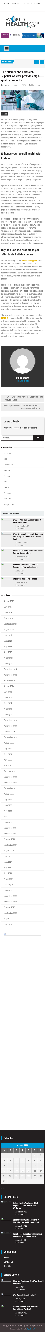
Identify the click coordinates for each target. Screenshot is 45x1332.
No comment (20, 529)
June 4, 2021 (20, 1287)
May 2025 (8, 646)
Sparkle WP (31, 1329)
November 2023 (10, 726)
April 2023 (8, 760)
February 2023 (9, 771)
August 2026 (9, 601)
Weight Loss (9, 504)
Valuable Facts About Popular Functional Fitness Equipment (25, 566)
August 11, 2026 (21, 1226)
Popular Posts (11, 513)
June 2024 (8, 697)
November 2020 (10, 901)
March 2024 (8, 709)
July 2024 (8, 692)
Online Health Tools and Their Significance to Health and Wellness (25, 1205)
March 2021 (8, 879)
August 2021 (9, 850)
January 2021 (9, 890)
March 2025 (8, 658)
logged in (17, 428)
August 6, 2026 (21, 1240)
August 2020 (9, 918)
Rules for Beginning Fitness (25, 579)
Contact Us (26, 3)
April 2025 (8, 652)
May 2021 (8, 867)
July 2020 (8, 924)
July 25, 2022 (20, 1299)
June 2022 (8, 805)
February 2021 (9, 884)
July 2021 (8, 856)
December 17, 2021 (22, 526)
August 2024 (9, 686)
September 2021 (10, 845)
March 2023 (8, 765)
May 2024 (8, 703)
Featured (7, 470)
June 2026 (8, 612)
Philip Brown (36, 85)
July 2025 (8, 635)
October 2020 (9, 907)
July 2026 (8, 607)
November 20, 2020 (22, 557)
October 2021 (9, 839)
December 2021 (10, 828)
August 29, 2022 (21, 1313)
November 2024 (10, 675)
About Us (15, 3)
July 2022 (8, 799)
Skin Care (7, 499)
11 (10, 1165)
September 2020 (10, 913)
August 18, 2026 (21, 1212)
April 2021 (8, 873)
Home (6, 3)
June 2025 (8, 641)
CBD (5, 459)
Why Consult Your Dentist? (24, 1295)
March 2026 (8, 618)
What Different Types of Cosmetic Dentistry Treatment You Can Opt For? (28, 536)
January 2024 (9, 714)
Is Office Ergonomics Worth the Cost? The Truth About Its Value (24, 398)
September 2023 (10, 737)
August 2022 (9, 794)
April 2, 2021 (20, 571)
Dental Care (8, 465)
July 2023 (8, 748)
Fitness (7, 476)
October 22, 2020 (22, 543)
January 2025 (9, 663)
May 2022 (8, 811)
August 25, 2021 (21, 582)
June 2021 (8, 862)
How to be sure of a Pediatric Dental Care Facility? (25, 1308)
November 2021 (10, 833)
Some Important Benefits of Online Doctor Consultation (28, 551)
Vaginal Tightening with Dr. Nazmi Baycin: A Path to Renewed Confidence (21, 407)
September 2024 (10, 680)
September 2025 (10, 624)
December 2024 (10, 669)
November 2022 (10, 782)
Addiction (8, 453)
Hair (5, 482)
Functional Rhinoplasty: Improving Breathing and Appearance (27, 1235)
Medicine (7, 493)
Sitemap (37, 3)
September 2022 (10, 788)
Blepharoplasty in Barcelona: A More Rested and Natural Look (26, 1221)
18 (10, 1171)
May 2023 (8, 754)
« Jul (3, 1188)
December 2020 (10, 896)
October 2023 (9, 731)
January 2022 (9, 822)
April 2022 (8, 816)
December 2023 (10, 720)
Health (4, 114)
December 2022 (10, 777)
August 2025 (9, 629)
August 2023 (9, 743)
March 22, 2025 (20, 85)
